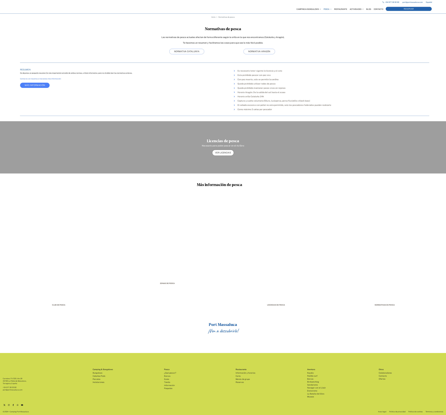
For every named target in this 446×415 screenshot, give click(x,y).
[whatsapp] (17, 405)
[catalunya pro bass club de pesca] (59, 199)
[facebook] (13, 405)
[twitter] (4, 405)
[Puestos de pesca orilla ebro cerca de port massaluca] (167, 199)
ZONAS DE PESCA (167, 283)
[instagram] (8, 405)
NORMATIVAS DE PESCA (385, 305)
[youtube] (22, 405)
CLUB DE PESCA (58, 305)
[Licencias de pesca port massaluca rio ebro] (276, 199)
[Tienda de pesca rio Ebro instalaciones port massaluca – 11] (384, 199)
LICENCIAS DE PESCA (276, 305)
